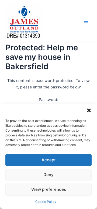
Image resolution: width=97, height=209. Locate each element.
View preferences (48, 189)
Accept (48, 159)
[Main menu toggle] (86, 21)
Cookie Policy (45, 202)
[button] (89, 110)
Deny (48, 174)
